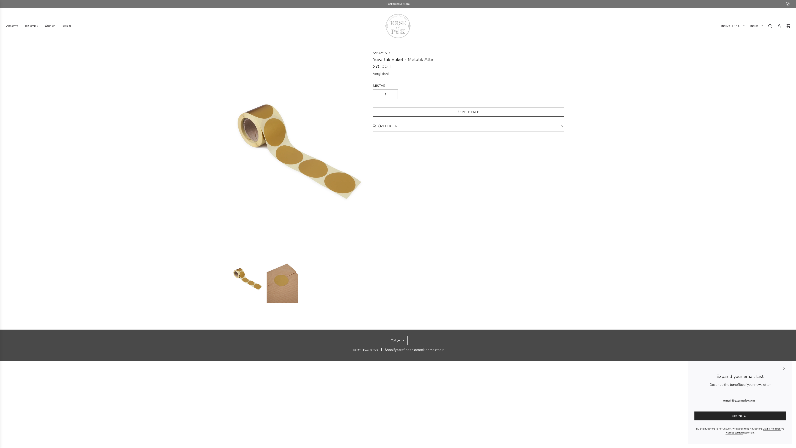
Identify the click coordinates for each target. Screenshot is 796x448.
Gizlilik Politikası (772, 428)
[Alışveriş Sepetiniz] (788, 25)
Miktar (379, 86)
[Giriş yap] (779, 25)
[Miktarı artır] (393, 94)
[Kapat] (784, 368)
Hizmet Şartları (734, 432)
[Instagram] (787, 4)
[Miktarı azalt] (377, 94)
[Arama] (770, 25)
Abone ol (740, 416)
